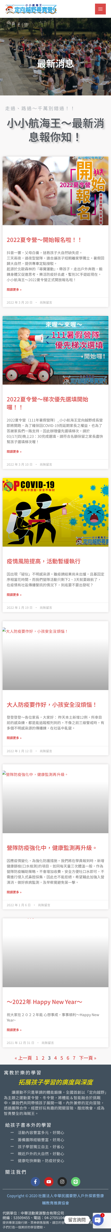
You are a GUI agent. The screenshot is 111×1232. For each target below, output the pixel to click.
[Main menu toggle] (100, 9)
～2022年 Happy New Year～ (44, 1001)
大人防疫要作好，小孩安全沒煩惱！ (52, 704)
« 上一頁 (23, 1057)
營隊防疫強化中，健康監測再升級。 (52, 847)
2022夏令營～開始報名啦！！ (45, 239)
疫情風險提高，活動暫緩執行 (44, 561)
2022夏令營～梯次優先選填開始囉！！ (47, 403)
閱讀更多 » (14, 289)
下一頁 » (87, 1057)
